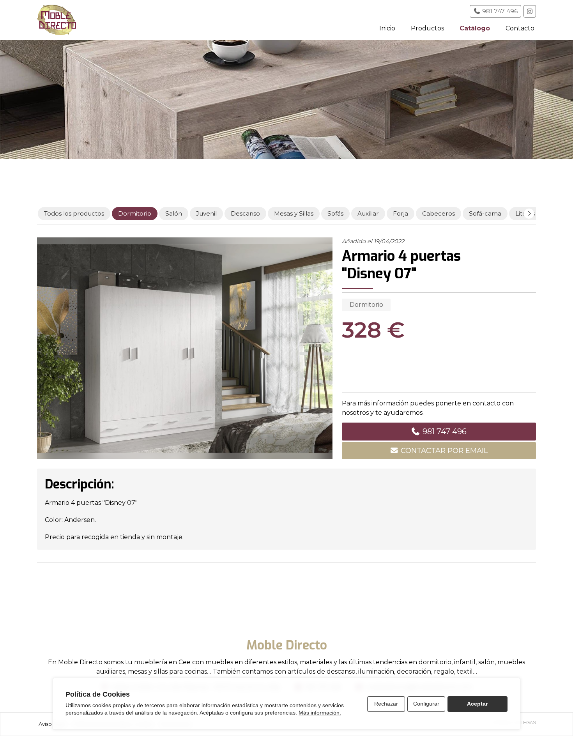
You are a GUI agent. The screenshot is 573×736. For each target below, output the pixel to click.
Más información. (320, 712)
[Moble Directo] (56, 20)
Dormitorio (366, 304)
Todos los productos (74, 213)
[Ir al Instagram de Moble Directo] (529, 11)
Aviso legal (52, 724)
